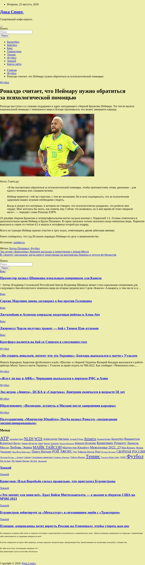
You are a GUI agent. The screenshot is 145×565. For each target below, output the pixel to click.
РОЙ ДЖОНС (62, 451)
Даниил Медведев (29, 443)
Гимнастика (14, 51)
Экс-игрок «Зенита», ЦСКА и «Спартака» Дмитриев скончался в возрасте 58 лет (62, 392)
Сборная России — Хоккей (11, 457)
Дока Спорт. (12, 12)
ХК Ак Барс (5, 461)
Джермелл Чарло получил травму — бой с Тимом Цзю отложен (49, 328)
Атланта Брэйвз (104, 439)
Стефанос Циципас (61, 457)
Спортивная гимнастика (42, 457)
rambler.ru (19, 242)
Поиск (4, 28)
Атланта (90, 439)
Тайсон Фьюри (77, 457)
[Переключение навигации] (1, 26)
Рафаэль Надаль (86, 451)
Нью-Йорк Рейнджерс (21, 452)
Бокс (10, 48)
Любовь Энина (21, 447)
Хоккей (11, 60)
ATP (4, 438)
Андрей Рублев (76, 439)
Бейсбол (12, 45)
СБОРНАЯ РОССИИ (131, 451)
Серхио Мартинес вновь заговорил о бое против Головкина (46, 301)
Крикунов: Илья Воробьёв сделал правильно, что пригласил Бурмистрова (57, 481)
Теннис (11, 54)
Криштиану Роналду (111, 443)
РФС (75, 452)
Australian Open (16, 439)
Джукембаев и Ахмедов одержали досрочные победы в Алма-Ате (50, 314)
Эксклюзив (42, 461)
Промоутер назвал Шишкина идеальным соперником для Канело (51, 278)
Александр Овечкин (56, 439)
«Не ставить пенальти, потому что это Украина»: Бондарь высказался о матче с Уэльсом (68, 355)
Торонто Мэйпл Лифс (110, 457)
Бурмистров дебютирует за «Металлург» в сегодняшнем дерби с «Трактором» (60, 512)
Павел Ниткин (41, 451)
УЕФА (123, 457)
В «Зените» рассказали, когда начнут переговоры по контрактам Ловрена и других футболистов (58, 254)
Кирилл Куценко (85, 443)
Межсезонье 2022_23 (105, 447)
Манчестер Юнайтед (75, 447)
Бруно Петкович (19, 248)
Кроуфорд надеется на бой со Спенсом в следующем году (43, 342)
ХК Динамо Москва (20, 461)
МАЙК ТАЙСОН (47, 447)
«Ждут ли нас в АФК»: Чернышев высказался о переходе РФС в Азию (54, 378)
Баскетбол (13, 41)
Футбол (11, 57)
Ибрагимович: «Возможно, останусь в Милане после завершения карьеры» (58, 405)
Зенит (40, 443)
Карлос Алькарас (51, 443)
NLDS (29, 439)
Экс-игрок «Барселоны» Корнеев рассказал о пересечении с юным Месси (44, 251)
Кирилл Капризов (67, 443)
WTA (38, 439)
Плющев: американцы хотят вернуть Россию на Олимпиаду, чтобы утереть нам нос (64, 526)
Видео (17, 443)
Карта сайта (14, 64)
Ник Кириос (128, 447)
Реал (98, 451)
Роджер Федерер (108, 452)
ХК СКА (33, 461)
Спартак (27, 457)
